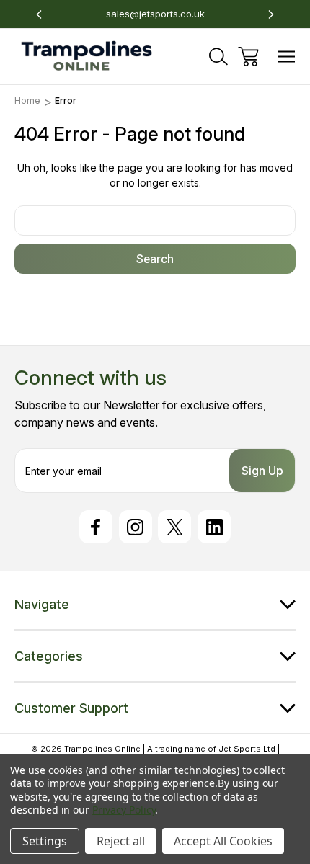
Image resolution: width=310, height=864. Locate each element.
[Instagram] (135, 526)
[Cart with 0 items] (248, 56)
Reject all (121, 841)
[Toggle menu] (286, 56)
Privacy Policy (123, 809)
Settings (44, 841)
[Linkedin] (214, 526)
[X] (174, 526)
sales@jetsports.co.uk (155, 13)
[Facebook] (95, 526)
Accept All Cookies (223, 841)
